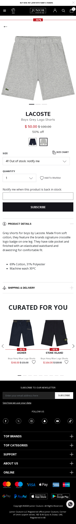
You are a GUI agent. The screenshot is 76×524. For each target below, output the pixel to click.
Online (9, 472)
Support (10, 454)
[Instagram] (31, 421)
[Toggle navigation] (5, 10)
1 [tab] (19, 377)
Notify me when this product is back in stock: (32, 189)
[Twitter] (18, 421)
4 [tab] (35, 377)
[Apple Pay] (43, 484)
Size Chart (62, 152)
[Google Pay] (7, 496)
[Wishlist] (34, 362)
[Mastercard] (7, 484)
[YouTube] (57, 421)
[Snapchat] (44, 421)
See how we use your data (17, 402)
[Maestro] (19, 484)
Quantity (9, 171)
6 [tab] (46, 377)
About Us (11, 463)
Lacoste (38, 114)
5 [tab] (40, 377)
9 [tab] (62, 377)
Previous (2, 346)
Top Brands (13, 436)
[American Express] (56, 484)
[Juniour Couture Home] (38, 10)
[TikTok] (70, 421)
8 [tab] (56, 377)
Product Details (19, 223)
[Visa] (31, 484)
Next (73, 346)
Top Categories (16, 445)
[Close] (73, 2)
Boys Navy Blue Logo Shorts (21, 358)
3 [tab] (30, 377)
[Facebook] (5, 421)
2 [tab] (25, 377)
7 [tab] (51, 377)
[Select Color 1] (34, 142)
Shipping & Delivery (21, 287)
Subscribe (64, 395)
